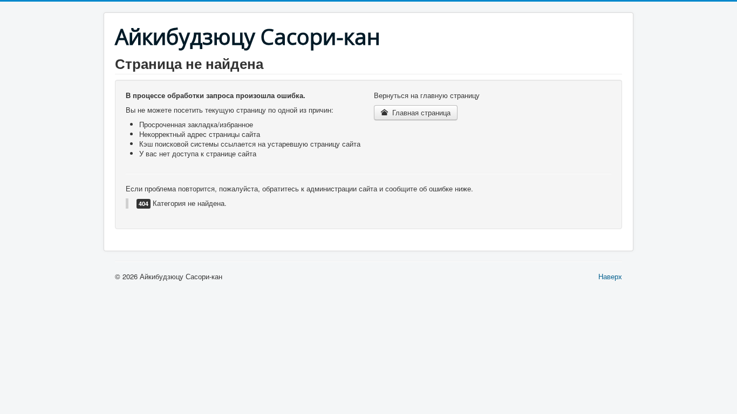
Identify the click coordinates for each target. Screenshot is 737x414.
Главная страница (420, 112)
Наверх (610, 276)
